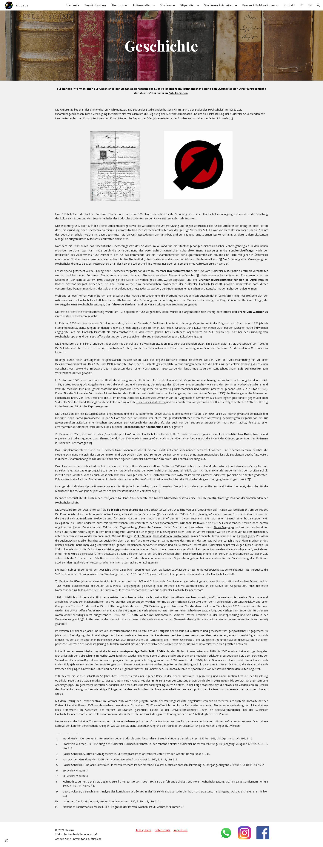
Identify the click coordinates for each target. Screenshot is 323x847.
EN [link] (310, 5)
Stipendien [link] (187, 5)
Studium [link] (166, 5)
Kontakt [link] (289, 5)
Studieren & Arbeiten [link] (218, 5)
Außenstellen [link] (142, 5)
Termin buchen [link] (95, 5)
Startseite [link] (72, 5)
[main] (161, 45)
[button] (318, 5)
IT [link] (301, 5)
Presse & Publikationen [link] (258, 5)
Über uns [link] (117, 5)
